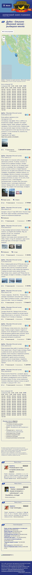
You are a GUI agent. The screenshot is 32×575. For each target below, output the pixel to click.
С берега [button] (17, 200)
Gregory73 (28, 302)
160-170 (3, 91)
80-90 (14, 87)
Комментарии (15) (11, 285)
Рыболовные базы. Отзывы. (13, 433)
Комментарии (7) (11, 255)
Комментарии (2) (10, 302)
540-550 (19, 103)
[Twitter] (28, 114)
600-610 (24, 105)
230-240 (14, 93)
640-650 (19, 106)
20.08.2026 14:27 (8, 540)
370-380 (9, 98)
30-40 (20, 86)
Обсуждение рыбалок (11, 422)
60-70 (6, 87)
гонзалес (28, 319)
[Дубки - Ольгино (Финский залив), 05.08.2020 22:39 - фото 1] (4, 143)
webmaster (20, 574)
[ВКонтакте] (26, 114)
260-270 (3, 94)
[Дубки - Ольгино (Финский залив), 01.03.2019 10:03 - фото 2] (11, 281)
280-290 (14, 94)
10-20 (12, 86)
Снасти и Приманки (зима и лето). (13, 546)
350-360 (24, 96)
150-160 (24, 89)
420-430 (9, 99)
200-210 (24, 91)
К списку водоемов (8, 31)
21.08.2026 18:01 (21, 537)
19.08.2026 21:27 (18, 545)
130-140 (14, 89)
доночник (28, 364)
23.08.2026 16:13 (13, 530)
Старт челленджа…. (16, 508)
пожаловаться (13, 151)
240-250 (19, 93)
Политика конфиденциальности (16, 569)
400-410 (24, 98)
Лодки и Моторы (8, 531)
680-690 (14, 108)
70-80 (10, 87)
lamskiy (29, 255)
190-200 (19, 91)
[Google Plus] (29, 114)
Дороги (8, 427)
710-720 (3, 110)
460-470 (3, 101)
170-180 (9, 91)
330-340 (14, 96)
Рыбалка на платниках (12, 436)
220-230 (9, 93)
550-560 (24, 103)
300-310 (24, 94)
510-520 (3, 103)
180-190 (14, 91)
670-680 (9, 108)
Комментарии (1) (10, 149)
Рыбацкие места (10, 430)
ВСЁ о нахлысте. (8, 545)
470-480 (9, 101)
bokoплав (12, 487)
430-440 (14, 99)
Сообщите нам (4, 81)
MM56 (29, 220)
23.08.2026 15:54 (17, 531)
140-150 (19, 89)
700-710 (24, 108)
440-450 (19, 99)
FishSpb (29, 202)
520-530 (9, 103)
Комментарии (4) (10, 339)
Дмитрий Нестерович (25, 149)
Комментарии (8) (11, 385)
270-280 (9, 94)
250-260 (24, 93)
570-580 (9, 105)
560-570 (3, 105)
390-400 (19, 98)
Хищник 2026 (7, 533)
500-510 (24, 101)
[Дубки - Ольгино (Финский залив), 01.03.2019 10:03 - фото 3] (18, 281)
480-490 (14, 101)
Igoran (29, 339)
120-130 (8, 89)
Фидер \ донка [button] (6, 200)
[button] (16, 55)
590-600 (19, 105)
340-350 (19, 96)
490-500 (19, 101)
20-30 (16, 86)
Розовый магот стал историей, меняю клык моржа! (16, 470)
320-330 (9, 96)
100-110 (24, 87)
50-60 (2, 87)
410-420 (3, 99)
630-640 (14, 106)
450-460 (24, 99)
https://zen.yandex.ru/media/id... (10, 137)
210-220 (3, 93)
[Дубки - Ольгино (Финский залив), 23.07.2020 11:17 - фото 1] (4, 193)
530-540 (14, 103)
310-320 (3, 96)
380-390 (14, 98)
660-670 (3, 108)
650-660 (24, 106)
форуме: (15, 421)
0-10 (9, 86)
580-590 (14, 105)
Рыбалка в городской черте (13, 434)
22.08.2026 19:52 (15, 533)
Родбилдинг (7, 536)
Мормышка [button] (6, 218)
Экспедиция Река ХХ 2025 (11, 534)
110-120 (3, 89)
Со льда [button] (15, 252)
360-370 (3, 98)
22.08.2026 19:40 (22, 534)
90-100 (19, 87)
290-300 (19, 94)
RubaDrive (12, 466)
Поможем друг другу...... (10, 537)
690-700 (19, 108)
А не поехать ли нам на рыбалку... (14, 424)
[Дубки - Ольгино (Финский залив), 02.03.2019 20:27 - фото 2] (11, 247)
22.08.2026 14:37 (15, 536)
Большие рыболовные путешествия (15, 438)
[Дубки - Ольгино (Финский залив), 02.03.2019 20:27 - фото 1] (4, 247)
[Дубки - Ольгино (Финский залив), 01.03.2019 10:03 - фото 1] (4, 281)
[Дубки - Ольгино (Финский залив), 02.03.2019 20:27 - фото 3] (18, 247)
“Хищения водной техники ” (11, 542)
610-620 (3, 106)
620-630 (9, 106)
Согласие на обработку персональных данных (13, 571)
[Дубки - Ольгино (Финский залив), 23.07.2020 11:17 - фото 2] (11, 193)
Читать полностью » (22, 478)
